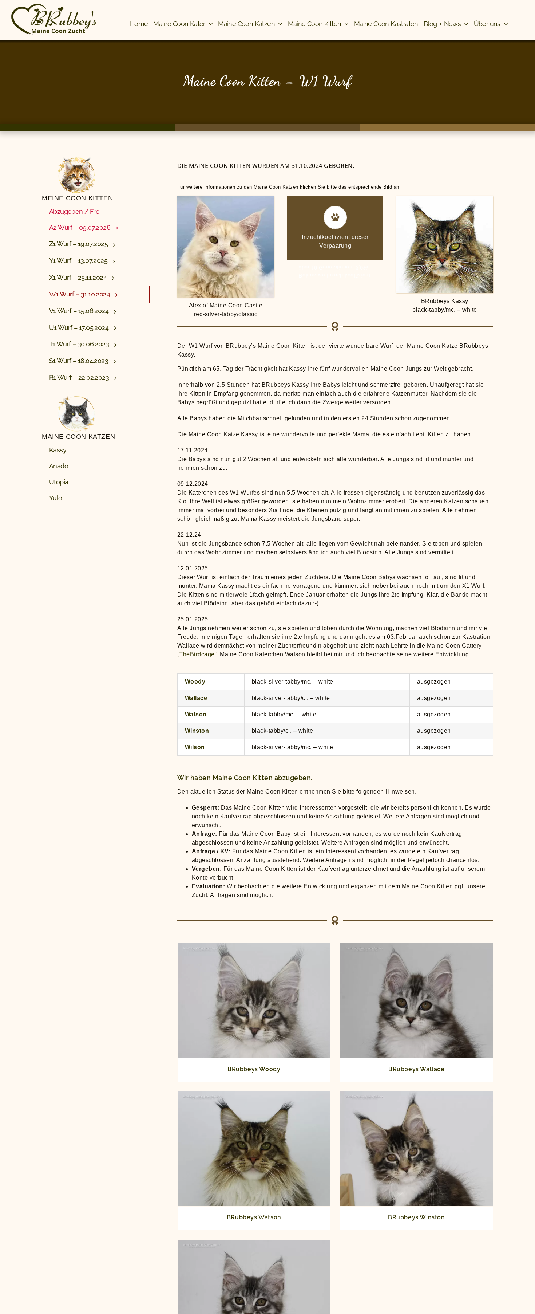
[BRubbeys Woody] (254, 1000)
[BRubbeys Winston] (416, 1148)
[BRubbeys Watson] (254, 1148)
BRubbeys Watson (254, 1217)
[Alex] (225, 199)
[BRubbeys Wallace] (416, 1000)
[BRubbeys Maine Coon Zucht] (55, 6)
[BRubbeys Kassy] (444, 199)
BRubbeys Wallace (416, 1069)
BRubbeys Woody (253, 1069)
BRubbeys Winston (416, 1217)
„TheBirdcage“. (197, 654)
